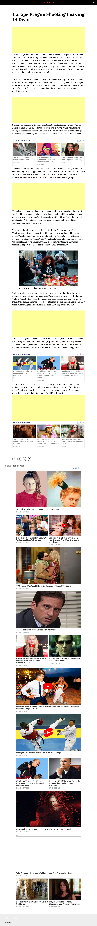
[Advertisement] (48, 40)
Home (7, 918)
